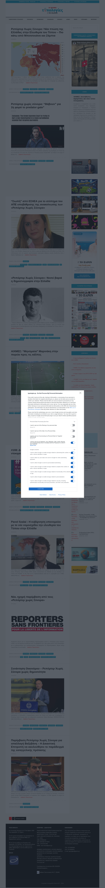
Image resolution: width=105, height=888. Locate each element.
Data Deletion (43, 494)
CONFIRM (41, 488)
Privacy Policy (61, 494)
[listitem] (52, 421)
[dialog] (52, 444)
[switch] (73, 425)
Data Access (52, 494)
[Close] (80, 393)
